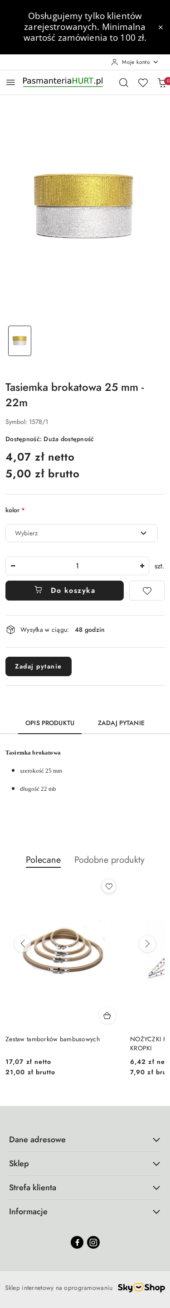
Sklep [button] (19, 1163)
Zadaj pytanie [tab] (121, 722)
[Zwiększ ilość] (142, 566)
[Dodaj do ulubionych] (147, 591)
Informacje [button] (28, 1211)
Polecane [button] (43, 859)
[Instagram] (93, 1242)
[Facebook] (77, 1242)
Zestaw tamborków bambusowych (52, 1039)
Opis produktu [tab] (49, 722)
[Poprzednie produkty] (23, 944)
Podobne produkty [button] (109, 859)
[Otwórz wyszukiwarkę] (124, 82)
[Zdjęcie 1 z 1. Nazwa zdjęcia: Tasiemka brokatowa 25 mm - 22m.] (19, 341)
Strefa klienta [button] (32, 1187)
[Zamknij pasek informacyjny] (160, 27)
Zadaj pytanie (38, 666)
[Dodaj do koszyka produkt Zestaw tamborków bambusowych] (107, 1015)
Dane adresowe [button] (37, 1139)
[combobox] (81, 533)
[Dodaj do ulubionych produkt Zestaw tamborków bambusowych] (109, 886)
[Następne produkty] (147, 944)
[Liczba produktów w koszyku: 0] (162, 82)
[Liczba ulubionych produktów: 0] (143, 82)
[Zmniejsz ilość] (12, 566)
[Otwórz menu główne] (10, 82)
